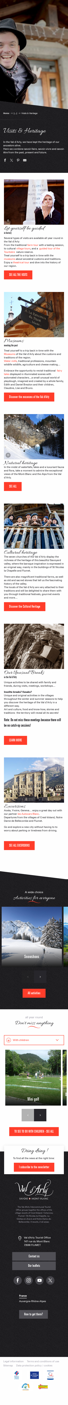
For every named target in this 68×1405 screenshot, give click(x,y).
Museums (9, 354)
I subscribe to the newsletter (34, 1167)
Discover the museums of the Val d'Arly (29, 397)
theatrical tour (21, 262)
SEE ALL (13, 486)
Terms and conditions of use (43, 1361)
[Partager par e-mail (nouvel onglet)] (24, 161)
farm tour (32, 245)
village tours (23, 248)
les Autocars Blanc (28, 813)
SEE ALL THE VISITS (18, 275)
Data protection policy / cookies (34, 1365)
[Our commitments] (34, 1375)
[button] (28, 977)
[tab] (30, 1040)
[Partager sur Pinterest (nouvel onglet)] (18, 161)
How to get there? (33, 1314)
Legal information (13, 1361)
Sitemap (8, 1365)
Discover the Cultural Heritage (24, 606)
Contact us (34, 1256)
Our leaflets (34, 1265)
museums (9, 259)
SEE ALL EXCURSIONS (19, 845)
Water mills (10, 361)
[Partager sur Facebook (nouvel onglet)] (5, 161)
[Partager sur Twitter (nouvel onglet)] (11, 161)
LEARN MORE (15, 740)
